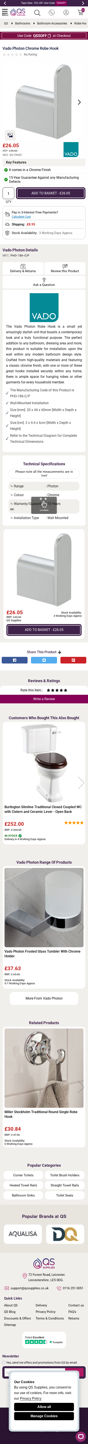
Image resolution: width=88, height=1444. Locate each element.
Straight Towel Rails (65, 1185)
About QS (11, 1305)
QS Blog (9, 1312)
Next (83, 3)
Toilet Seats (64, 1195)
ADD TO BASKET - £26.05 (50, 193)
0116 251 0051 (73, 1288)
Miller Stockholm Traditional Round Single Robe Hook (41, 1114)
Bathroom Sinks (23, 1195)
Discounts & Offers (17, 1318)
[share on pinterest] (73, 660)
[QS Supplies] (17, 12)
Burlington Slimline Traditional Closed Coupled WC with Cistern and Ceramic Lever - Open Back (43, 809)
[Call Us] (52, 12)
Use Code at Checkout (44, 35)
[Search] (37, 13)
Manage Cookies (44, 1416)
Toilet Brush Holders (64, 1175)
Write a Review (44, 699)
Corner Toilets (23, 1175)
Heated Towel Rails (23, 1185)
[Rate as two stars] (50, 690)
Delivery (41, 1305)
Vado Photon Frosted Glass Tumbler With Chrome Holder (42, 953)
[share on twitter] (44, 660)
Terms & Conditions (50, 1318)
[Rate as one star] (48, 690)
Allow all (44, 1407)
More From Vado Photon (44, 998)
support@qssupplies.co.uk (30, 1288)
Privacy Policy (46, 1312)
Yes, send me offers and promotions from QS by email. (42, 1362)
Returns (73, 1318)
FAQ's (72, 1312)
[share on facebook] (15, 660)
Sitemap (10, 1325)
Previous (5, 3)
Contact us (76, 1305)
